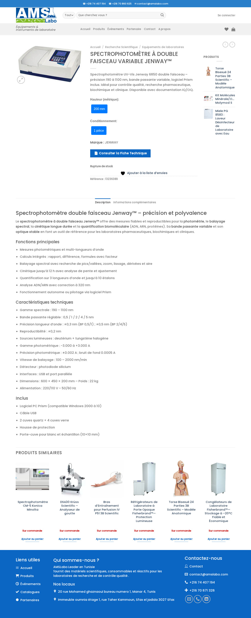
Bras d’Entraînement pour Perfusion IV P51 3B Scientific (107, 507)
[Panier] (233, 29)
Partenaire (134, 29)
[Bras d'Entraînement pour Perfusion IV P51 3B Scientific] (107, 478)
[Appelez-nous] (198, 599)
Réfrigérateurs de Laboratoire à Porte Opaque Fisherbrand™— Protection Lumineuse (144, 511)
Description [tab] (103, 202)
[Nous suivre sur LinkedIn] (206, 599)
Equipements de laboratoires (163, 47)
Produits (99, 29)
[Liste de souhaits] (226, 29)
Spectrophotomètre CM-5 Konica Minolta (33, 505)
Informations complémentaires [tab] (134, 202)
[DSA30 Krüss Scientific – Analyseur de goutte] (69, 478)
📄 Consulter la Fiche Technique (120, 153)
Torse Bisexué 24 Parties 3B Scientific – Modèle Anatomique (181, 507)
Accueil (85, 29)
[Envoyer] (162, 15)
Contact (150, 29)
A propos (164, 29)
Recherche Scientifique (121, 47)
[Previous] (16, 505)
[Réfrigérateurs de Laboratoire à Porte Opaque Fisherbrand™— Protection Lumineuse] (144, 478)
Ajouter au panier (32, 539)
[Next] (235, 505)
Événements (115, 29)
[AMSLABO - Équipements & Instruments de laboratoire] (36, 15)
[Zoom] (21, 80)
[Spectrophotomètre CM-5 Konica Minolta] (32, 478)
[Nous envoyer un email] (189, 599)
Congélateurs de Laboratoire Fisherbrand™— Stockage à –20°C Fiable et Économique (218, 511)
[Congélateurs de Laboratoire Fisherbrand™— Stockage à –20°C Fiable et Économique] (218, 478)
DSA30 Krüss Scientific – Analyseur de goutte (70, 507)
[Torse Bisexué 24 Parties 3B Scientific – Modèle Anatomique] (181, 478)
